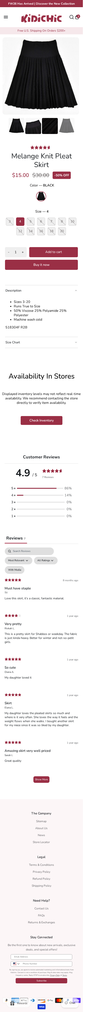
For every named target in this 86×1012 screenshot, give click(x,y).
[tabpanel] (41, 666)
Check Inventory (41, 419)
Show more (41, 778)
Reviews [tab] (15, 537)
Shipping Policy (41, 884)
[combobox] (16, 962)
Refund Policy (41, 877)
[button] (41, 487)
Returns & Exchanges (41, 921)
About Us (41, 827)
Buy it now (41, 263)
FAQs (41, 914)
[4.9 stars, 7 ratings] (41, 146)
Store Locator (41, 841)
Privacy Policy (41, 871)
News (41, 834)
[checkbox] (14, 569)
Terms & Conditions (41, 864)
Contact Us (41, 907)
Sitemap (41, 820)
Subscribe (42, 979)
